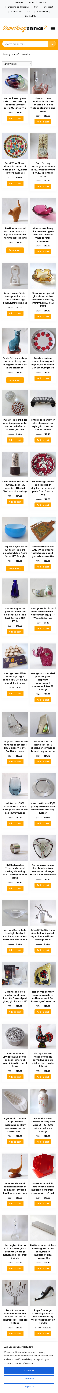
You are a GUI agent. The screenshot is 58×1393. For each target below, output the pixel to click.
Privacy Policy (43, 11)
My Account (16, 11)
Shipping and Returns (18, 6)
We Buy (42, 2)
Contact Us (30, 16)
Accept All (29, 1370)
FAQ (29, 11)
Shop (31, 2)
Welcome (18, 2)
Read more (15, 250)
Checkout (48, 6)
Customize (29, 1378)
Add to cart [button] (15, 118)
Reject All (29, 1386)
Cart (36, 6)
